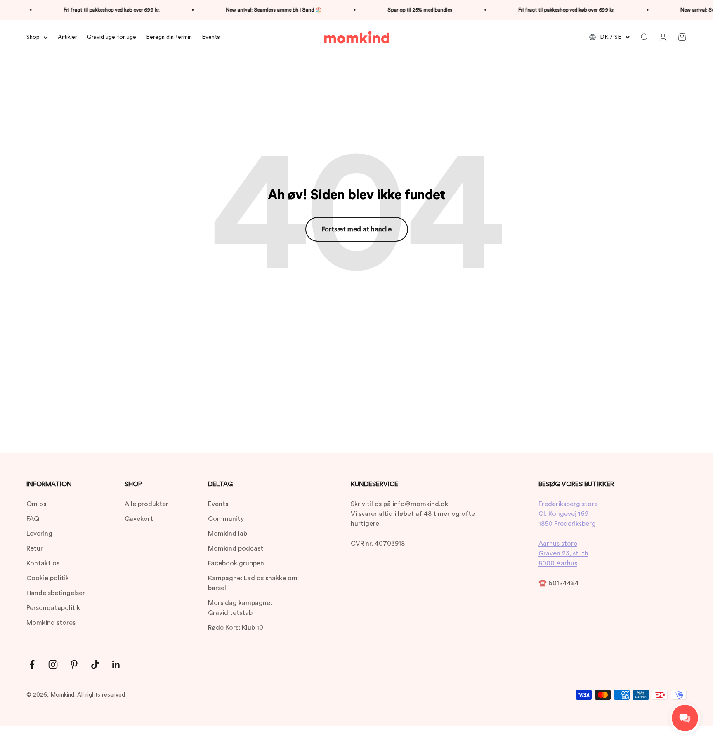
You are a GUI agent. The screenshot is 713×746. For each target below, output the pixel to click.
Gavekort (139, 518)
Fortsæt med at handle (357, 229)
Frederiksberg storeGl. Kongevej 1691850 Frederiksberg (568, 514)
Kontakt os (42, 563)
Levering (39, 533)
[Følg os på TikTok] (95, 664)
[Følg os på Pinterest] (74, 664)
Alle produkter (146, 504)
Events (211, 37)
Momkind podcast (235, 548)
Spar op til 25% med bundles (411, 9)
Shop (33, 37)
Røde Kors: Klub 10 (235, 627)
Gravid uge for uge (111, 37)
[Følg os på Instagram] (53, 664)
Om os (36, 504)
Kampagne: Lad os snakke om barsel (252, 583)
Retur (34, 548)
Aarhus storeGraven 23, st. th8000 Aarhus (563, 553)
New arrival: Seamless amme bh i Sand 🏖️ (265, 9)
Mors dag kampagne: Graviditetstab (240, 608)
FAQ (32, 518)
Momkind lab (227, 533)
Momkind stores (51, 622)
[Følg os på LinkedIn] (116, 664)
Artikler (67, 37)
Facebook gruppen (236, 563)
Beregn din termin (169, 37)
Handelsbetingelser (55, 593)
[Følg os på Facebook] (32, 664)
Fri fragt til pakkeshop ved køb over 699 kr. (103, 9)
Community (226, 518)
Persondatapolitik (53, 608)
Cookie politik (47, 578)
